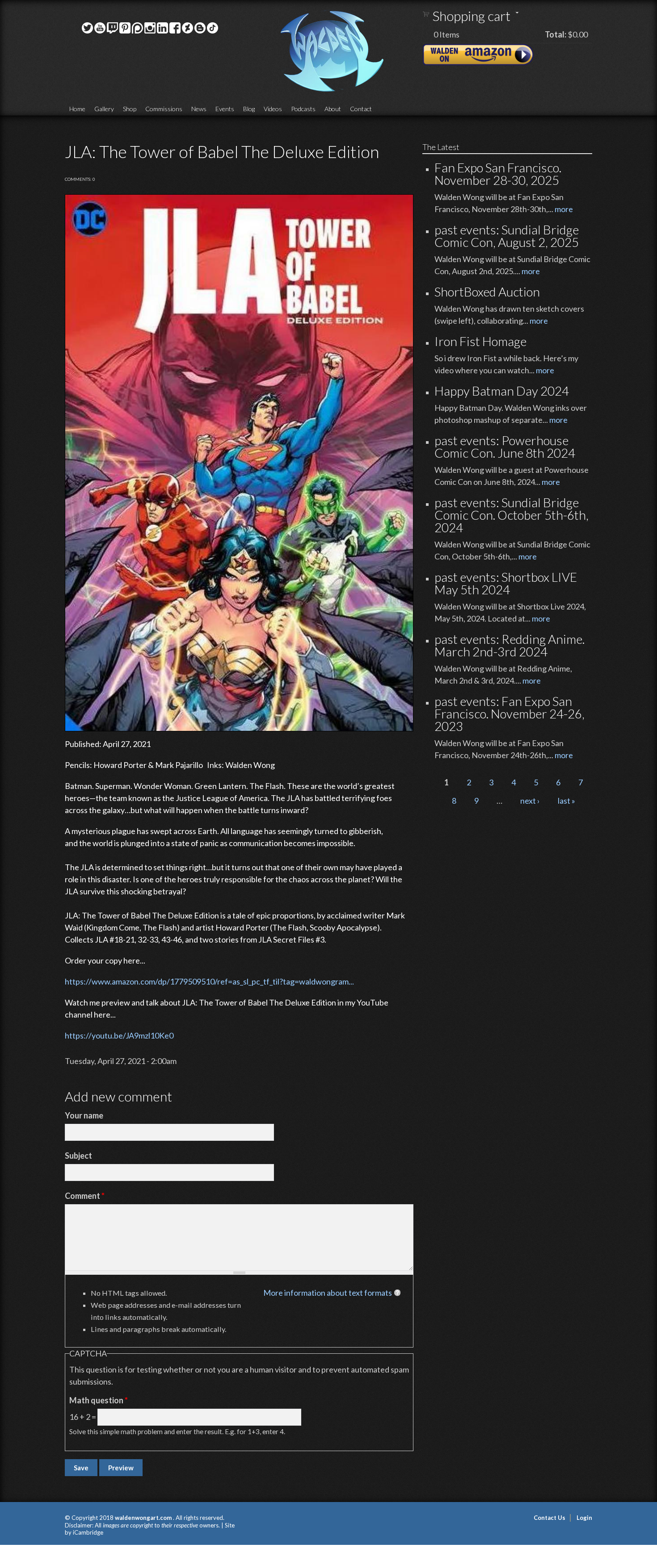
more (564, 209)
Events (224, 109)
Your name (84, 1115)
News (198, 109)
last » (566, 800)
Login (584, 1517)
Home (77, 109)
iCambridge (88, 1532)
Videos (273, 109)
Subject (78, 1155)
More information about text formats (327, 1293)
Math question (98, 1400)
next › (530, 800)
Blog (249, 109)
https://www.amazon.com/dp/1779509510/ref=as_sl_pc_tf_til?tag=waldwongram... (209, 981)
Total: (555, 34)
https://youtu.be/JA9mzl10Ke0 (119, 1035)
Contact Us (549, 1517)
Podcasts (303, 109)
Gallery (104, 109)
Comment (85, 1196)
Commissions (163, 109)
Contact (361, 109)
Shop (129, 109)
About (332, 109)
